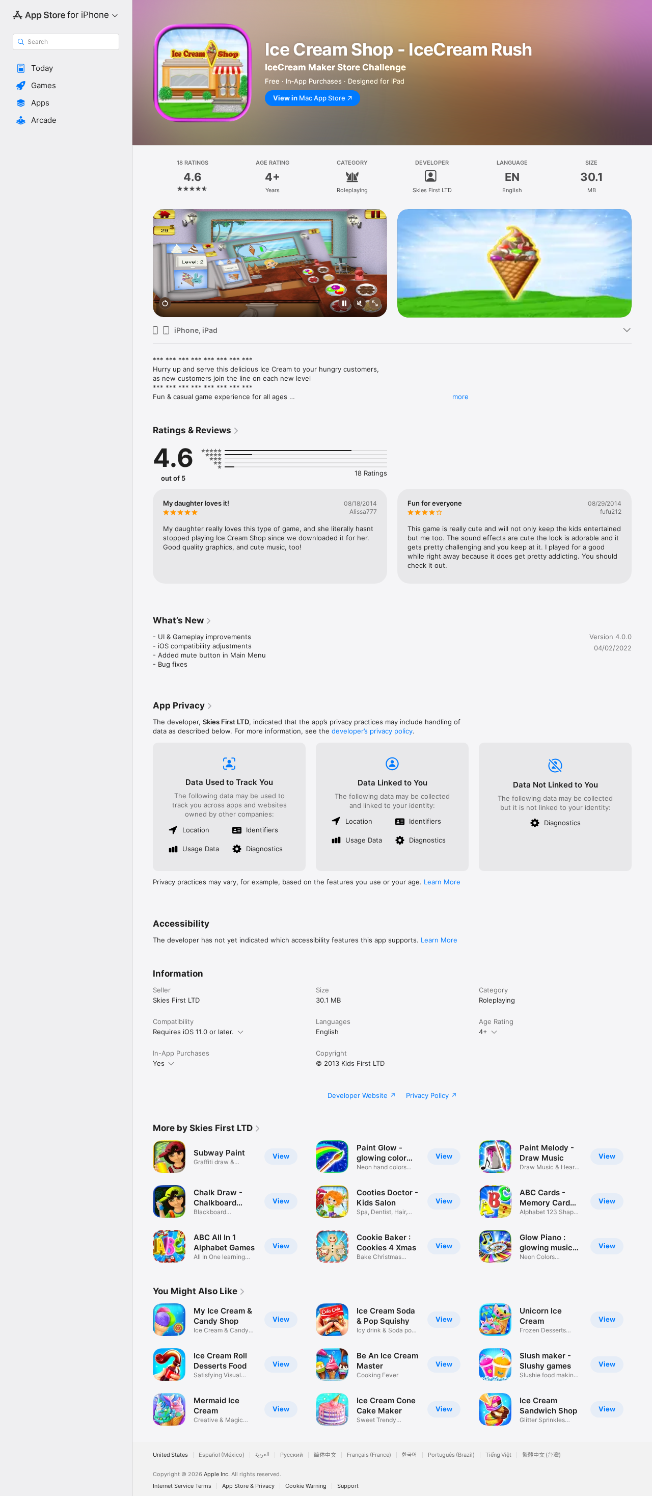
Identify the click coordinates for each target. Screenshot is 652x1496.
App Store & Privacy (248, 1486)
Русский (291, 1455)
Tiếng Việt (498, 1455)
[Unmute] (360, 304)
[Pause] (344, 304)
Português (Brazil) (451, 1455)
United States (170, 1455)
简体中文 (325, 1455)
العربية (262, 1455)
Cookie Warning (306, 1486)
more (460, 396)
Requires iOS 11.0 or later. (193, 1032)
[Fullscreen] (375, 304)
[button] (66, 68)
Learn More (442, 882)
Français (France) (369, 1455)
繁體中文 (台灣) (541, 1455)
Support (348, 1486)
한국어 (409, 1455)
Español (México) (221, 1455)
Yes (159, 1063)
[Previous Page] (142, 263)
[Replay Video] (165, 304)
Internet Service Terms (182, 1486)
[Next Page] (642, 263)
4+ (483, 1032)
